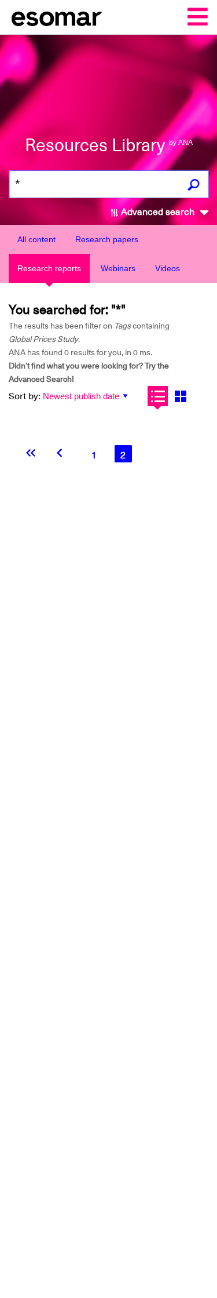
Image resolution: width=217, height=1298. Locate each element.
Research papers (106, 239)
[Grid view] (180, 396)
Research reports (49, 268)
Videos (167, 268)
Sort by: (25, 396)
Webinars (118, 268)
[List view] (158, 396)
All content (36, 239)
